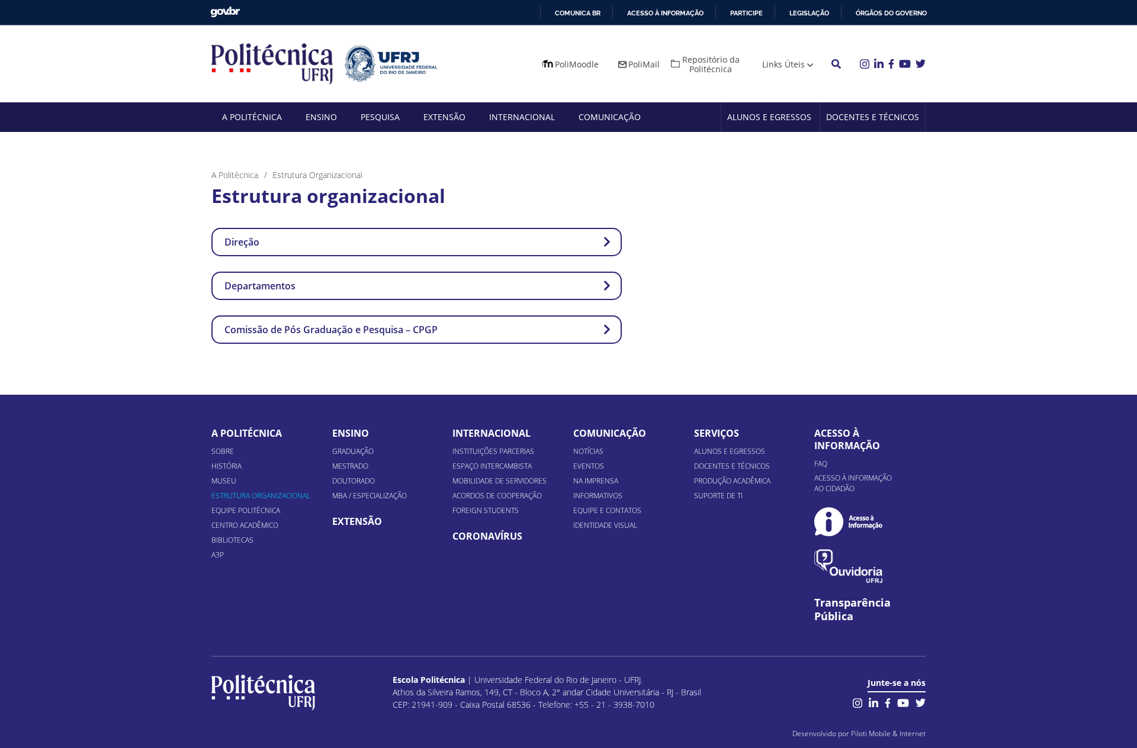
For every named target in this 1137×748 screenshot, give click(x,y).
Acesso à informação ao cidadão (853, 483)
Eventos (588, 466)
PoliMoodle (577, 64)
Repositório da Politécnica (711, 64)
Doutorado (353, 481)
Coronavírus (487, 536)
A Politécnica (252, 116)
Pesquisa (380, 116)
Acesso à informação (665, 13)
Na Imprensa (595, 481)
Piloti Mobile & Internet (888, 733)
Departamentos (260, 285)
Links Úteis (783, 64)
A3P (217, 555)
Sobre (222, 451)
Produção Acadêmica (732, 481)
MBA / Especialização (369, 496)
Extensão (444, 116)
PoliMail (644, 64)
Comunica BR (577, 13)
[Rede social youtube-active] (903, 701)
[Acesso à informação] (848, 521)
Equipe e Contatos (607, 510)
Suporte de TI (718, 496)
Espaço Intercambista (492, 466)
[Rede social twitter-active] (921, 701)
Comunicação (610, 116)
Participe (746, 13)
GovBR (225, 12)
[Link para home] (263, 692)
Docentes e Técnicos (872, 116)
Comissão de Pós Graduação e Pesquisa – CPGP (331, 329)
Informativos (597, 496)
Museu (223, 481)
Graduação (353, 451)
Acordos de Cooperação (497, 496)
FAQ (820, 464)
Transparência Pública (852, 609)
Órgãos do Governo (891, 13)
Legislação (809, 13)
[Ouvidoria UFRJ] (848, 566)
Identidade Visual (605, 525)
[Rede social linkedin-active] (873, 701)
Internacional (522, 116)
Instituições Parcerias (493, 451)
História (226, 466)
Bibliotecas (232, 540)
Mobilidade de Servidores (499, 481)
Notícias (588, 451)
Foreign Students (485, 510)
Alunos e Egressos (769, 116)
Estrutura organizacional (260, 496)
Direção (241, 242)
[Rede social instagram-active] (857, 701)
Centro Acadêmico (244, 525)
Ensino (321, 116)
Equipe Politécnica (245, 510)
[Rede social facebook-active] (888, 701)
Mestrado (350, 466)
